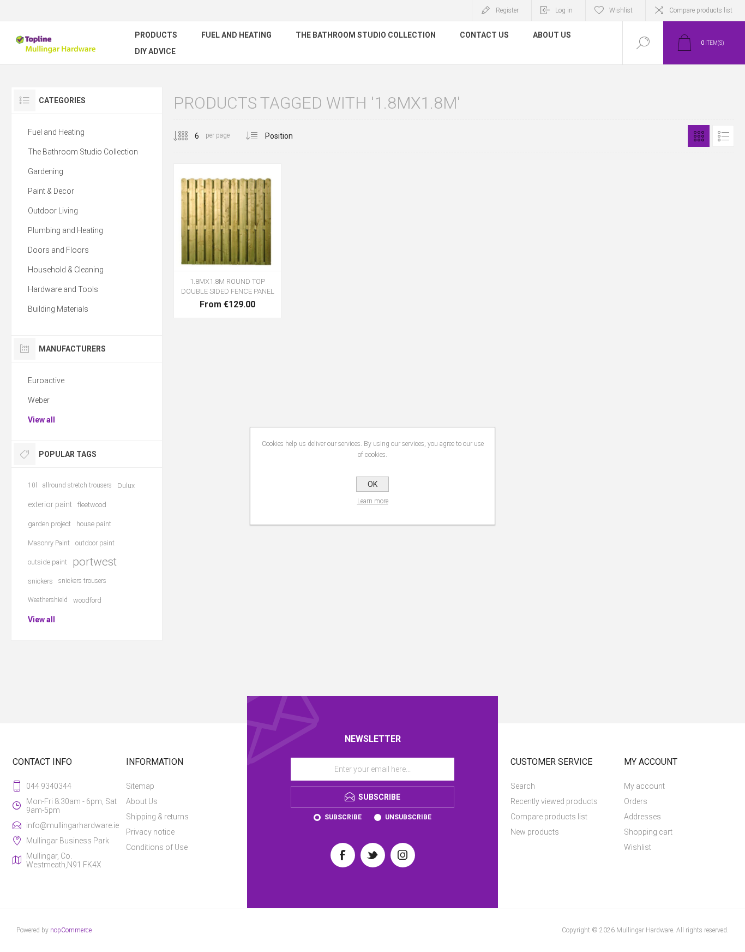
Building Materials (58, 309)
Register (507, 10)
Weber (39, 400)
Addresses (642, 816)
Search (522, 786)
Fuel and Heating (56, 132)
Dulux (126, 485)
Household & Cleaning (66, 269)
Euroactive (46, 380)
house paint (93, 524)
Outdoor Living (53, 210)
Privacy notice (150, 832)
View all (41, 419)
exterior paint (50, 504)
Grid (699, 136)
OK (372, 484)
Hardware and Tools (63, 289)
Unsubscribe (408, 817)
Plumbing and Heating (65, 230)
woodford (87, 600)
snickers (40, 581)
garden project (49, 524)
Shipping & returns (157, 816)
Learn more (372, 501)
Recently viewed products (554, 801)
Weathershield (48, 600)
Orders (635, 801)
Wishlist (637, 847)
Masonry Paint (49, 543)
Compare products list (700, 10)
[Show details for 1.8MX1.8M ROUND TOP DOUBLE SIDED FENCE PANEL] (227, 241)
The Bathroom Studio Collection (83, 151)
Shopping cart (648, 832)
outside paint (47, 562)
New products (534, 832)
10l (32, 485)
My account (644, 786)
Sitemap (140, 786)
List (723, 136)
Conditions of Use (157, 847)
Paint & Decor (51, 191)
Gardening (45, 171)
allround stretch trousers (77, 485)
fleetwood (91, 505)
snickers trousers (82, 581)
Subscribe (343, 817)
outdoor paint (95, 543)
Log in (564, 10)
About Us (142, 801)
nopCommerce (71, 930)
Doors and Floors (58, 250)
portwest (95, 561)
